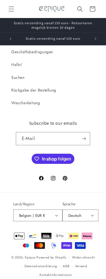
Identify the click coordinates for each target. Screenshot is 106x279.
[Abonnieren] (83, 138)
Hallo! (16, 64)
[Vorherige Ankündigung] (10, 39)
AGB (66, 266)
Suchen (18, 77)
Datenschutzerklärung (41, 266)
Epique (30, 257)
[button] (11, 9)
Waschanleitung (25, 103)
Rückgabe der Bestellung (33, 90)
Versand (81, 266)
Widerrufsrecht (83, 257)
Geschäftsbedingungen (32, 52)
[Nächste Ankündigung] (95, 39)
